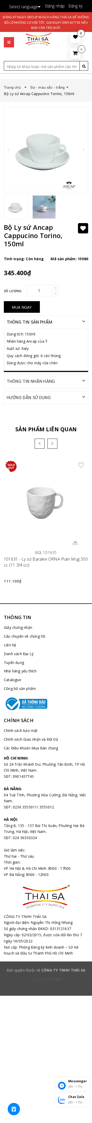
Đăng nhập (55, 6)
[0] (75, 53)
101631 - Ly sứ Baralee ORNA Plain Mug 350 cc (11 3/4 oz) (46, 562)
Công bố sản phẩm (20, 688)
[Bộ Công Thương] (46, 704)
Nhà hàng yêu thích (20, 671)
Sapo (57, 978)
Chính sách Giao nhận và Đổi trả (31, 739)
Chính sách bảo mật (21, 730)
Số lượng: (13, 291)
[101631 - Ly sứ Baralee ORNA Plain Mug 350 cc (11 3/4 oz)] (46, 502)
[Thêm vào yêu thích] (83, 228)
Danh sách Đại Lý (18, 653)
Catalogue (12, 679)
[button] (9, 37)
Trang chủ (13, 87)
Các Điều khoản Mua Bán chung (31, 748)
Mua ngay (22, 307)
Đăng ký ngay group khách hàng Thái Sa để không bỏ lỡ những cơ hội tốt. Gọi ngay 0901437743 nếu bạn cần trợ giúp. (46, 22)
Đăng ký (75, 6)
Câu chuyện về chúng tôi (24, 636)
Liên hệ (10, 645)
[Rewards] (14, 1109)
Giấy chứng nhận (18, 627)
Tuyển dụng (14, 662)
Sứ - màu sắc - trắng (47, 87)
